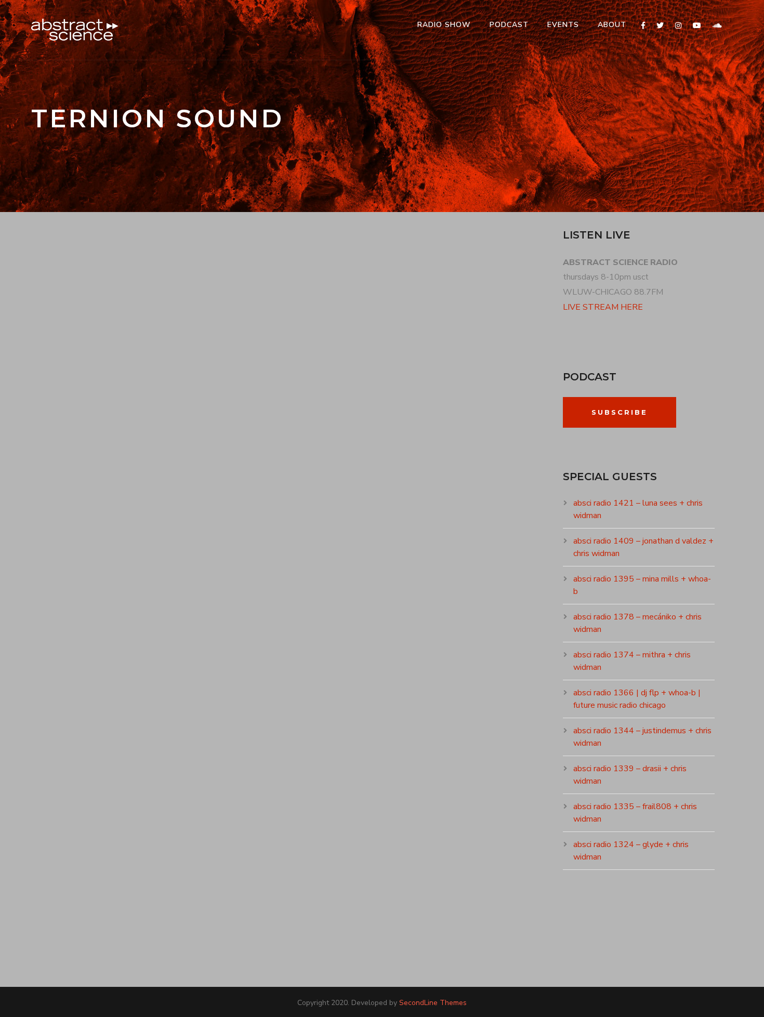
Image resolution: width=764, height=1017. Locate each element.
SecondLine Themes (433, 1003)
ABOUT (612, 25)
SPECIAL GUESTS (184, 492)
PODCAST (509, 25)
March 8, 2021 (69, 492)
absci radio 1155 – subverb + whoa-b (176, 473)
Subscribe (619, 412)
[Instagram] (678, 25)
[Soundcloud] (717, 25)
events (563, 25)
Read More (66, 578)
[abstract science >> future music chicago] (75, 30)
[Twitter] (660, 25)
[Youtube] (697, 25)
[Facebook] (643, 25)
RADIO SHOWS (132, 492)
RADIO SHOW (444, 25)
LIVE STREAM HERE (603, 307)
